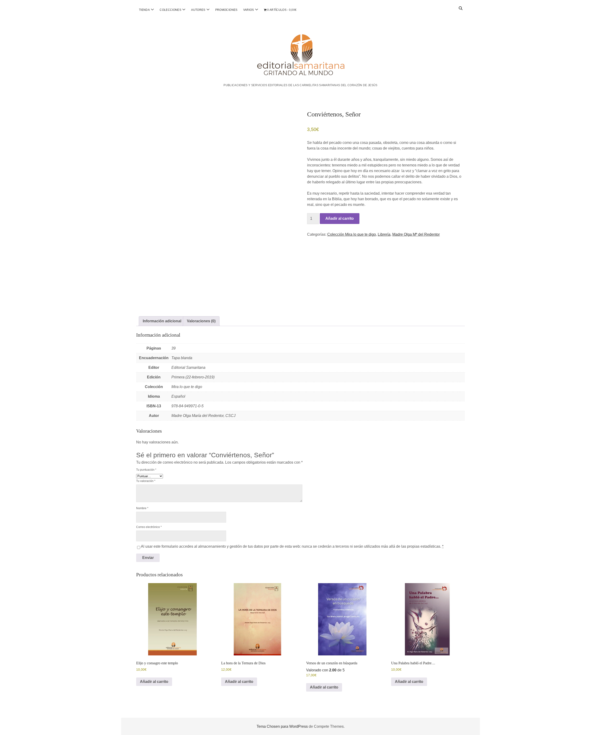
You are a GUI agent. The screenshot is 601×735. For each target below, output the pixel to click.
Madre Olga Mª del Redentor (416, 234)
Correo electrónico (149, 527)
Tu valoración (145, 481)
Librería (384, 234)
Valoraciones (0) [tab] (201, 321)
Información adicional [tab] (162, 321)
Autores (198, 10)
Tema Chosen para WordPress (282, 726)
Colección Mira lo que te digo (351, 234)
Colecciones (170, 10)
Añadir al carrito (339, 218)
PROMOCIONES (226, 10)
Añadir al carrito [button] (154, 682)
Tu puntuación (146, 469)
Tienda (144, 10)
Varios (248, 10)
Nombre (142, 508)
